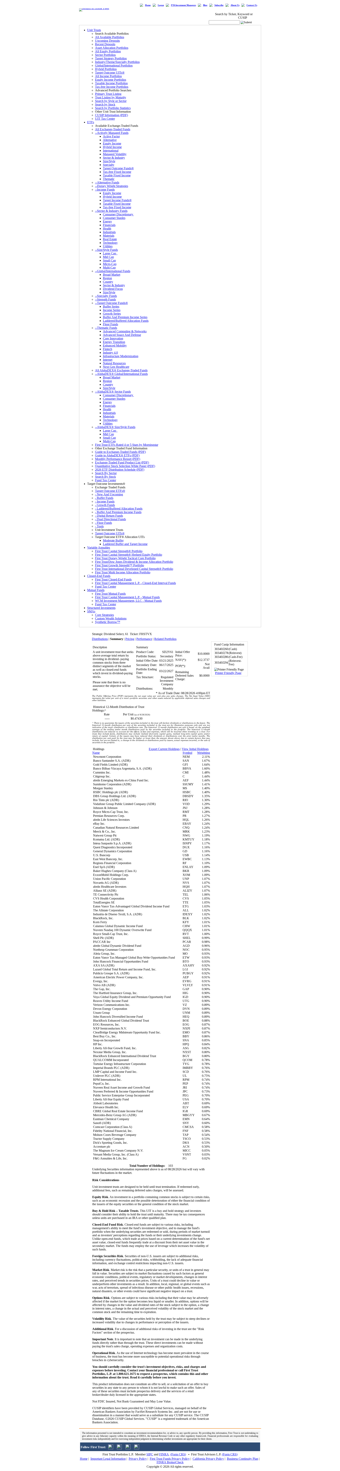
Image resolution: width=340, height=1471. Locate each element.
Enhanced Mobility (115, 345)
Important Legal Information (108, 1458)
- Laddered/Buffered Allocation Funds (118, 508)
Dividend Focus (113, 288)
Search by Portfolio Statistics (113, 108)
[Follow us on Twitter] (110, 1448)
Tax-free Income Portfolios (111, 86)
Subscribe (219, 5)
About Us (235, 5)
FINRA (164, 1454)
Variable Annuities (98, 547)
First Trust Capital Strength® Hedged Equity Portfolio (128, 554)
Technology (110, 242)
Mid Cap (108, 257)
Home (148, 5)
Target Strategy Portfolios (111, 58)
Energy (107, 221)
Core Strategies (104, 615)
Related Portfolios (165, 639)
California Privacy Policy (208, 1458)
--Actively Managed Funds (111, 132)
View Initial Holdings (195, 749)
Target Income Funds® (117, 200)
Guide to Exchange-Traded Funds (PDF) (120, 452)
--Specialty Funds (106, 296)
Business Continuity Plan (242, 1458)
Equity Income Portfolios (110, 79)
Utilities (108, 246)
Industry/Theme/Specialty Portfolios (117, 62)
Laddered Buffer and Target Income (125, 544)
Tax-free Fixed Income (117, 171)
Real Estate (110, 239)
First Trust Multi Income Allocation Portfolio (122, 572)
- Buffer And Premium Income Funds (118, 512)
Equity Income (112, 143)
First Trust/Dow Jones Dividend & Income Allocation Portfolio (134, 561)
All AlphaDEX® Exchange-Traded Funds (121, 370)
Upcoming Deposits (107, 40)
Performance (144, 639)
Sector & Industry (114, 157)
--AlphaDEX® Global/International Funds (121, 374)
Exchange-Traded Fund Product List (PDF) (122, 462)
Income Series (111, 310)
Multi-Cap (109, 267)
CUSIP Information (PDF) (111, 115)
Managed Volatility (115, 154)
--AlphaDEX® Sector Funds (113, 391)
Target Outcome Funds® (118, 168)
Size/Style (109, 161)
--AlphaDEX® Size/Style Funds (115, 427)
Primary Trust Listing (108, 94)
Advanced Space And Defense (122, 335)
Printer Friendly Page (228, 673)
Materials (108, 235)
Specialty (108, 164)
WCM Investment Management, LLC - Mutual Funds (128, 600)
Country (108, 281)
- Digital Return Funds (109, 515)
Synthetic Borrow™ (107, 622)
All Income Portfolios (108, 76)
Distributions (100, 639)
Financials (109, 225)
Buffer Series (111, 306)
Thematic (109, 179)
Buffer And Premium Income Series (125, 317)
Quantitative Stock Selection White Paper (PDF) (125, 466)
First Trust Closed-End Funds (113, 579)
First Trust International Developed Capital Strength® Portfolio (134, 568)
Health (107, 228)
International (110, 150)
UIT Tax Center (105, 118)
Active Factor (111, 136)
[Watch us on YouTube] (128, 1448)
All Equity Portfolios (108, 51)
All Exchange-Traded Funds (112, 129)
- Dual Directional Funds (110, 519)
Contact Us (252, 5)
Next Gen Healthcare (116, 366)
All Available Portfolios (109, 37)
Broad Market (111, 274)
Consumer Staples (114, 218)
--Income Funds (105, 189)
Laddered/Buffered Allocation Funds (126, 320)
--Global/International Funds (112, 271)
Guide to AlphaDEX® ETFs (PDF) (117, 455)
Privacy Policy (138, 1458)
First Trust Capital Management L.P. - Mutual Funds (127, 597)
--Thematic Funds (106, 327)
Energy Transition (114, 342)
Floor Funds (110, 324)
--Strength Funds (105, 299)
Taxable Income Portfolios (111, 83)
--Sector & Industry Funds (111, 210)
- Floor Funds (103, 522)
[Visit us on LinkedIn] (119, 1448)
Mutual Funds (95, 590)
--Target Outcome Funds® (111, 303)
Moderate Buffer (113, 540)
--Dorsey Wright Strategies (111, 186)
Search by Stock (105, 104)
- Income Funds (105, 501)
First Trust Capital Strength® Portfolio (118, 551)
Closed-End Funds (98, 576)
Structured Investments (101, 607)
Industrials (109, 232)
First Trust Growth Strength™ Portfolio (119, 565)
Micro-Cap (109, 264)
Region (107, 278)
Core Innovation (113, 338)
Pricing (129, 639)
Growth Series (112, 313)
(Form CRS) (178, 1454)
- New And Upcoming (109, 494)
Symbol (187, 752)
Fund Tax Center (105, 480)
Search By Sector (106, 473)
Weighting (203, 752)
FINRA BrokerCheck (170, 1462)
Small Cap (109, 260)
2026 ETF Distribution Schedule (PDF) (119, 469)
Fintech (107, 349)
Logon (161, 5)
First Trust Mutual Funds (110, 593)
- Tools (99, 526)
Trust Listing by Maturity (110, 97)
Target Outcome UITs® (110, 72)
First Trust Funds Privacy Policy (170, 1458)
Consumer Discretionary (118, 214)
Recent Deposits (105, 44)
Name (96, 752)
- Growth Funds (105, 505)
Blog (205, 5)
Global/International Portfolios (114, 65)
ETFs (90, 122)
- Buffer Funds (104, 498)
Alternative (110, 140)
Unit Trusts (94, 30)
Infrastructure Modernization (120, 356)
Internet (107, 359)
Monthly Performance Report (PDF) (117, 459)
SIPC (149, 1454)
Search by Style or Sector (111, 101)
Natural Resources (114, 363)
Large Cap (110, 253)
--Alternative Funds (107, 182)
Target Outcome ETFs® (110, 490)
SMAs (91, 611)
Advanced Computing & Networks (125, 331)
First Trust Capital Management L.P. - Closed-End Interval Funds (135, 583)
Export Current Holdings (164, 749)
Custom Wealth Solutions (111, 618)
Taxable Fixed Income (117, 175)
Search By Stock (105, 476)
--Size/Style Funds (106, 249)
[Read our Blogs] (136, 1448)
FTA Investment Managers (183, 5)
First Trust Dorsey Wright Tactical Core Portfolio (125, 558)
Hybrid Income (112, 147)
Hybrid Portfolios (106, 69)
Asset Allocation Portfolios (111, 47)
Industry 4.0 (110, 352)
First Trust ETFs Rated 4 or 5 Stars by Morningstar (126, 444)
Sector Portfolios (105, 55)
